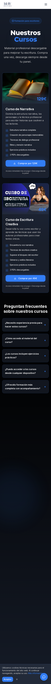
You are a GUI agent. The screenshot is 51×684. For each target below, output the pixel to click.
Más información (35, 673)
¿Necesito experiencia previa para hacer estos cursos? (25, 324)
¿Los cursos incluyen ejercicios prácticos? (25, 355)
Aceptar (7, 679)
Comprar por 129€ (27, 163)
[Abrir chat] (44, 677)
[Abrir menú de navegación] (46, 4)
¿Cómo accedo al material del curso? (25, 340)
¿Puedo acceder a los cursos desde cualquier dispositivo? (25, 371)
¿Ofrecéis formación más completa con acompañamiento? (25, 386)
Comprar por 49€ (27, 278)
